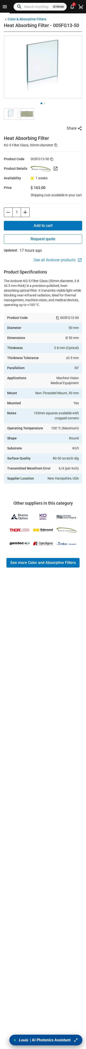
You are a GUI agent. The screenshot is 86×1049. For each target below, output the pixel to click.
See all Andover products (55, 260)
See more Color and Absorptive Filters (43, 562)
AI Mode (58, 6)
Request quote (43, 239)
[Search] (19, 7)
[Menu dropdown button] (5, 6)
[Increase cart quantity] (25, 212)
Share (71, 128)
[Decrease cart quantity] (8, 212)
